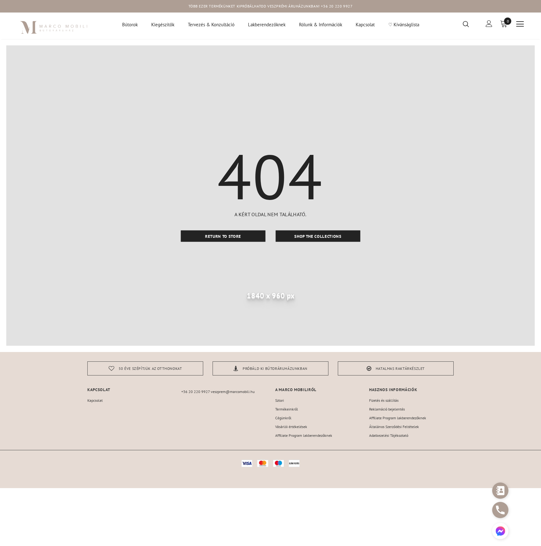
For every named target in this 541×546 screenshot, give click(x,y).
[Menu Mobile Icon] (520, 24)
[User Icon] (489, 23)
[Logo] (54, 27)
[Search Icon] (470, 24)
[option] (145, 368)
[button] (500, 532)
